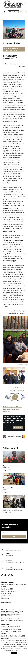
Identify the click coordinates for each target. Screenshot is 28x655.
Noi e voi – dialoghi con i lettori (14, 609)
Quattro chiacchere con (7, 611)
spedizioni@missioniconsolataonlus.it (14, 569)
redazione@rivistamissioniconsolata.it (15, 562)
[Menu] (26, 4)
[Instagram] (5, 575)
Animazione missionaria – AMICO (10, 612)
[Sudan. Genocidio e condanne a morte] (14, 479)
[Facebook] (2, 575)
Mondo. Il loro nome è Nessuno (12, 510)
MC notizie (9, 59)
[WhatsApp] (12, 575)
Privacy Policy (19, 620)
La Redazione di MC (6, 619)
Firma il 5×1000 (5, 620)
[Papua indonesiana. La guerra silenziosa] (14, 457)
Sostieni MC (16, 619)
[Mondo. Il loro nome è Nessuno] (14, 501)
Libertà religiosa (15, 614)
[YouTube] (15, 605)
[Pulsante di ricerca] (25, 12)
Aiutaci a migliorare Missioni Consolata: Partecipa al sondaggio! (12, 409)
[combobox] (21, 12)
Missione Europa (5, 614)
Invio (14, 536)
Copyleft (12, 620)
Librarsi (3, 609)
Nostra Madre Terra (6, 615)
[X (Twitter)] (7, 605)
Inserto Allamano (19, 611)
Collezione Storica (13, 11)
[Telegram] (9, 575)
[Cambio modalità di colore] (4, 11)
